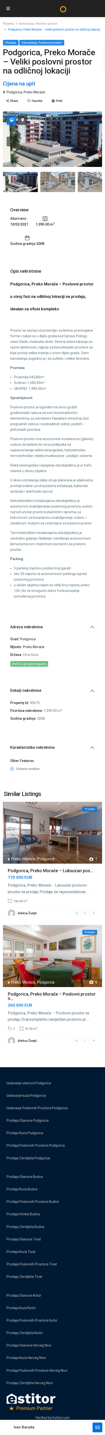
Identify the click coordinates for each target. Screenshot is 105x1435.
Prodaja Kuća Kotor (21, 1308)
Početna (8, 23)
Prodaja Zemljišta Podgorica (28, 1158)
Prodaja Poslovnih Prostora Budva (33, 1202)
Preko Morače (34, 92)
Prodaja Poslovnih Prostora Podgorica (36, 1145)
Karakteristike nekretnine (32, 747)
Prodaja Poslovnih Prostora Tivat (32, 1264)
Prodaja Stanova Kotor (24, 1295)
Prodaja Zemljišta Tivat (24, 1277)
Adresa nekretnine (26, 627)
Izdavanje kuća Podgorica (26, 1096)
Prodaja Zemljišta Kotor (25, 1333)
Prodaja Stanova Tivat (24, 1239)
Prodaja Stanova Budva (25, 1177)
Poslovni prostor (46, 23)
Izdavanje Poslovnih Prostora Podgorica (37, 1108)
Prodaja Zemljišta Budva (25, 1227)
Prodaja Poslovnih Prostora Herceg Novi (37, 1370)
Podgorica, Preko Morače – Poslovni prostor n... (52, 996)
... (88, 892)
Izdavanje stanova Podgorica (29, 1083)
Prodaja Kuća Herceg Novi (26, 1358)
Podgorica (14, 92)
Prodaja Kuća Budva (22, 1189)
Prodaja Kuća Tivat (21, 1252)
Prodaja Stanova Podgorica (28, 1120)
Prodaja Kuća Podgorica (25, 1133)
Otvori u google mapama (29, 664)
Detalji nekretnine (25, 690)
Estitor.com (61, 1418)
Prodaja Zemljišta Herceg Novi (30, 1383)
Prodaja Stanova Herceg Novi (29, 1345)
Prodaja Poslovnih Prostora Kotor (32, 1320)
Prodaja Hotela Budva (23, 1214)
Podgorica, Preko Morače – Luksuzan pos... (50, 870)
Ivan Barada (24, 1427)
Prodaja (10, 42)
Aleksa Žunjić (27, 913)
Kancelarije (26, 23)
